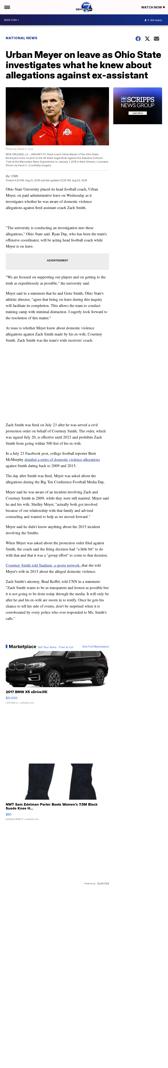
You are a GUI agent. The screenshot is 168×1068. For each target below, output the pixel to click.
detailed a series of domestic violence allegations (62, 459)
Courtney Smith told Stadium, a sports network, (44, 565)
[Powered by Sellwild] (103, 883)
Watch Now (152, 7)
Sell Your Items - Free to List (55, 647)
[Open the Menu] (7, 7)
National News (21, 38)
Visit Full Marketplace (95, 646)
